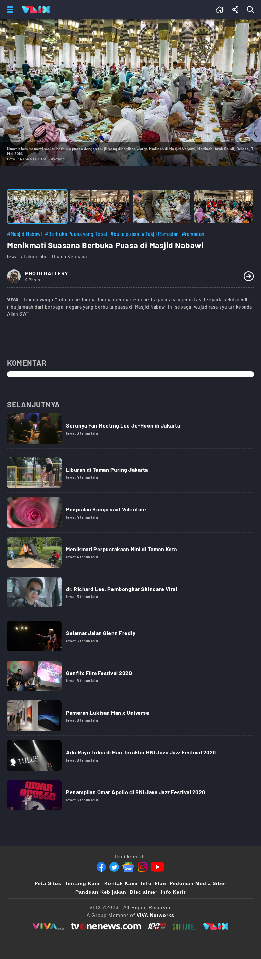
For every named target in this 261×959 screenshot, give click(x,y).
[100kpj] (157, 926)
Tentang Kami (83, 883)
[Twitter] (114, 867)
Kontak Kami (121, 883)
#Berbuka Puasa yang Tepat (76, 234)
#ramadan (193, 234)
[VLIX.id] (215, 926)
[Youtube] (157, 867)
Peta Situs (48, 883)
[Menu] (9, 9)
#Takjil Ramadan (160, 234)
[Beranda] (219, 9)
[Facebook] (101, 867)
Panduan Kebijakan (100, 892)
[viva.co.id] (48, 926)
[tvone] (106, 926)
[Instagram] (142, 867)
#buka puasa (124, 234)
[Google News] (128, 867)
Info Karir (173, 892)
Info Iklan (153, 883)
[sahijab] (185, 926)
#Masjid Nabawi (24, 234)
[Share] (235, 9)
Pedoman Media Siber (198, 883)
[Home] (36, 9)
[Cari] (252, 9)
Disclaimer (143, 892)
